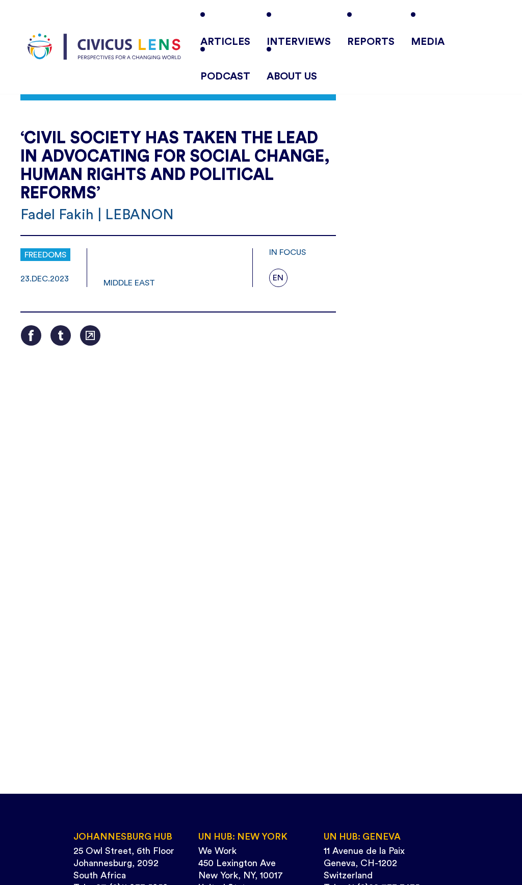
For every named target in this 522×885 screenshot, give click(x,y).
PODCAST (225, 76)
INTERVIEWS (299, 42)
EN (278, 278)
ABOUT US (292, 76)
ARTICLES (225, 42)
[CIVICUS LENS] (104, 47)
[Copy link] (90, 335)
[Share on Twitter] (60, 335)
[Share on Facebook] (31, 335)
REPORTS (371, 42)
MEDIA (428, 42)
